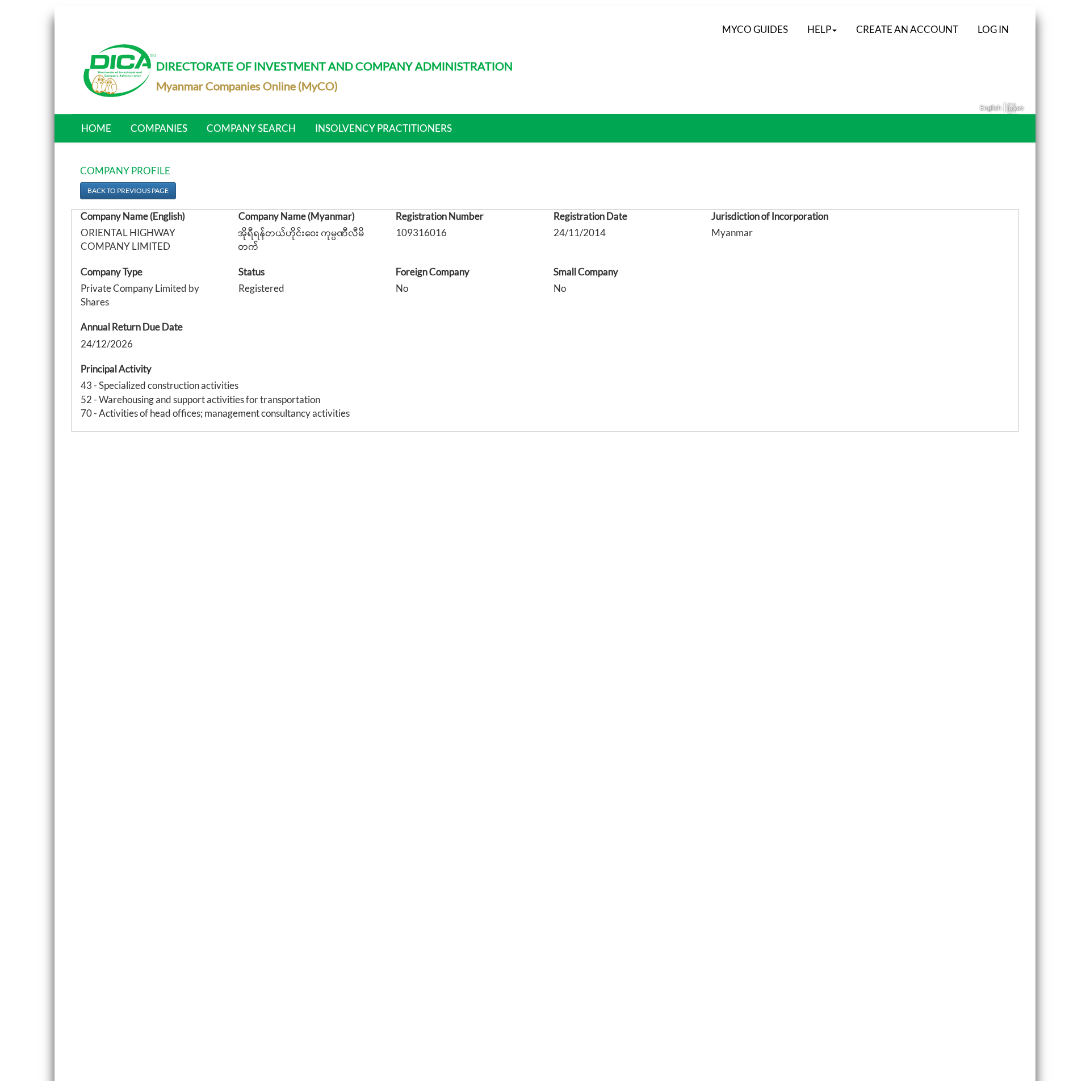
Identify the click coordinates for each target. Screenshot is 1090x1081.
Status (251, 272)
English (990, 107)
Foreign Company (432, 272)
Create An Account (907, 29)
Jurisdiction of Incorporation (769, 216)
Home (96, 128)
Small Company (586, 272)
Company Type (111, 272)
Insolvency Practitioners (383, 128)
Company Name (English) (133, 216)
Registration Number (440, 216)
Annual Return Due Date (132, 327)
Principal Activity (116, 369)
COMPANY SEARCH (251, 128)
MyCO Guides (755, 29)
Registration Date (590, 216)
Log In (993, 29)
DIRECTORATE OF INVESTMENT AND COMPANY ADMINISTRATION (334, 66)
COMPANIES (159, 128)
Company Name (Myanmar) (296, 216)
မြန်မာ (1016, 107)
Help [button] (819, 29)
